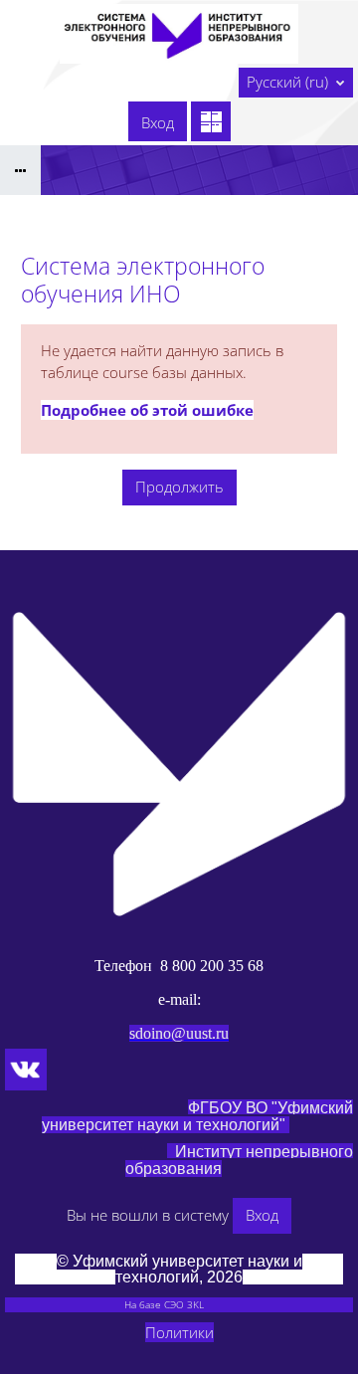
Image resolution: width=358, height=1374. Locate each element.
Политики (179, 1332)
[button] (296, 83)
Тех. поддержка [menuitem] (70, 141)
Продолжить (179, 486)
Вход (157, 122)
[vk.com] (26, 1069)
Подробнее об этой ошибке (147, 410)
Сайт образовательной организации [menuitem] (98, 114)
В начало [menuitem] (45, 82)
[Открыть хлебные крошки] (20, 170)
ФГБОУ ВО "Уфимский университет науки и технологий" (197, 1116)
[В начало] (179, 764)
